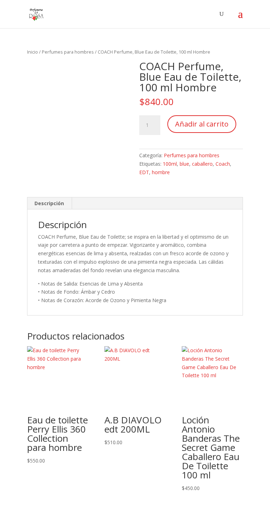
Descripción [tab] (49, 203)
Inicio (32, 52)
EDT (144, 172)
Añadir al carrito (202, 124)
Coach (223, 163)
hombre (161, 172)
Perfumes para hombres (68, 52)
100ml (170, 163)
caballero (202, 163)
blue (184, 163)
